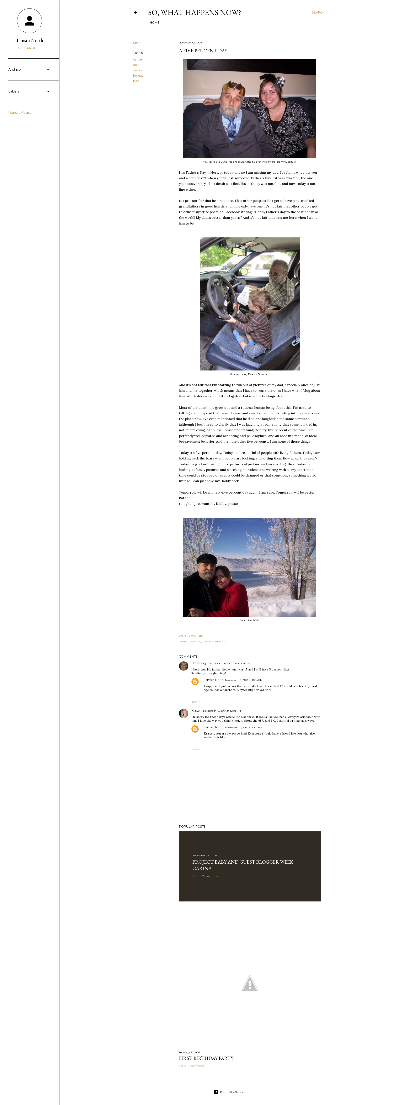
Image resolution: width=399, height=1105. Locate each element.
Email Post (195, 635)
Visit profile (29, 48)
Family (138, 70)
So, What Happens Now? (194, 12)
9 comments (196, 1065)
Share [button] (137, 43)
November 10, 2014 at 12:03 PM (222, 710)
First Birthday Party (206, 1058)
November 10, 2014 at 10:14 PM (243, 680)
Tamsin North (214, 680)
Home (155, 23)
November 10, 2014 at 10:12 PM (243, 727)
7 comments (210, 876)
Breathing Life (201, 663)
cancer (138, 59)
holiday (138, 76)
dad (136, 65)
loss (136, 81)
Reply (195, 702)
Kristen (196, 710)
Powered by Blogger (232, 1092)
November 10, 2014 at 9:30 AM (232, 663)
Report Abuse (20, 113)
